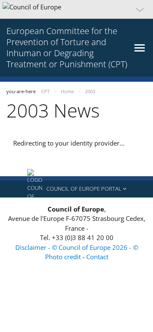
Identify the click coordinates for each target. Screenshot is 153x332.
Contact (97, 256)
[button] (76, 9)
